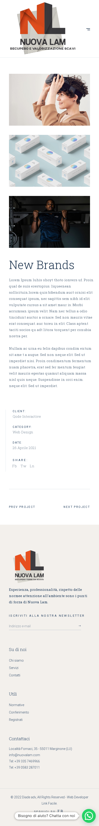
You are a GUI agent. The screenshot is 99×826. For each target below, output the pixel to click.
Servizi (13, 668)
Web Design (23, 432)
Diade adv (29, 797)
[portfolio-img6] (49, 222)
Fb (60, 811)
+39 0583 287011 (27, 767)
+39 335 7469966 (27, 761)
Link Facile (49, 803)
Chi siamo (16, 660)
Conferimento (19, 712)
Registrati (16, 720)
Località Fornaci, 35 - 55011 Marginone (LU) (40, 749)
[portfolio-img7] (49, 161)
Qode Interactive (27, 416)
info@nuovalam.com (24, 755)
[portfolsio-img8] (49, 100)
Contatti (14, 675)
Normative (16, 705)
